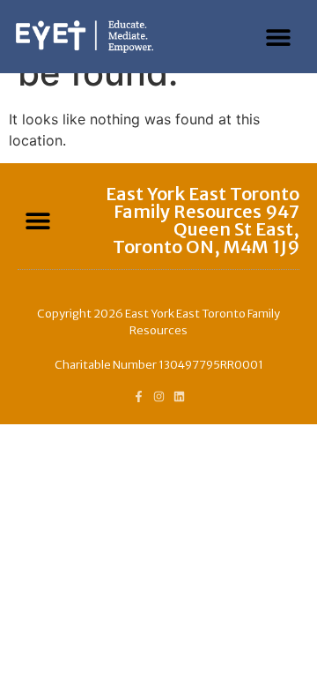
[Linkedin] (179, 396)
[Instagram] (159, 396)
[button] (279, 36)
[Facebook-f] (138, 396)
